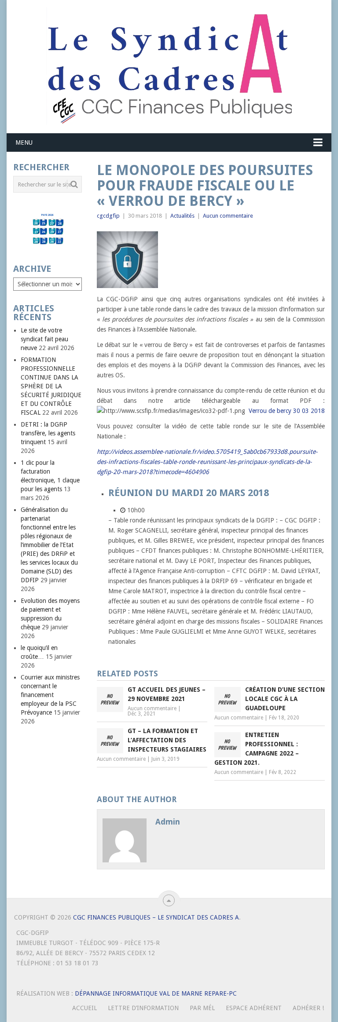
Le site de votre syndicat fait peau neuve (44, 339)
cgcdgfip (108, 215)
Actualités (182, 215)
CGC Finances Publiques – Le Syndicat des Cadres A (156, 917)
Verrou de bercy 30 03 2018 (287, 410)
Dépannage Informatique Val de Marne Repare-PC (156, 993)
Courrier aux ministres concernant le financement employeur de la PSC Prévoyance (50, 695)
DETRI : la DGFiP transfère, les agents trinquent (48, 433)
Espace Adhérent (254, 1007)
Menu (24, 142)
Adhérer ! (308, 1007)
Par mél (202, 1007)
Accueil (84, 1007)
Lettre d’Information (143, 1007)
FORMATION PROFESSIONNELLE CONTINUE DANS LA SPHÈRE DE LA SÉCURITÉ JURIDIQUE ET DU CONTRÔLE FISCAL (51, 386)
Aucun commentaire (228, 215)
